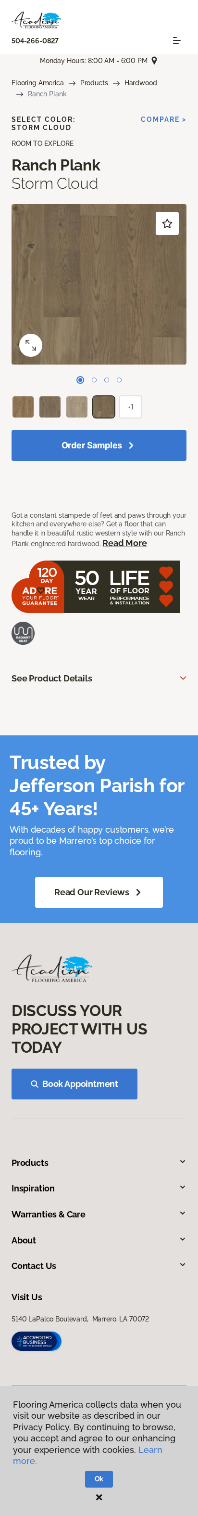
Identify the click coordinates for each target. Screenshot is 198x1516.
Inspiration (33, 1188)
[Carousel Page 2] (94, 380)
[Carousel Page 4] (119, 380)
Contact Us (34, 1266)
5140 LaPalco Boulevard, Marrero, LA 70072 (80, 1319)
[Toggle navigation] (176, 40)
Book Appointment (80, 1084)
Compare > (163, 119)
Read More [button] (124, 543)
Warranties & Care (49, 1214)
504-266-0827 (35, 41)
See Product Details (52, 678)
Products (94, 83)
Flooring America (38, 83)
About (24, 1240)
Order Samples (92, 445)
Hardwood (140, 83)
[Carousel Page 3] (106, 380)
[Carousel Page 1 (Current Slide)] (80, 380)
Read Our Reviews (91, 892)
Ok (99, 1479)
